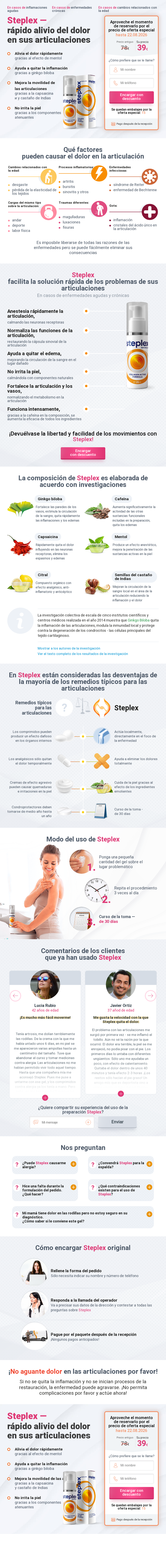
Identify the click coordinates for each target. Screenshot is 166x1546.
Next (151, 996)
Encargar (131, 96)
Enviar (117, 1121)
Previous (15, 996)
